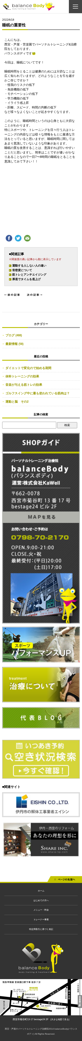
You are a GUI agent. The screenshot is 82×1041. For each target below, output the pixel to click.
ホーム (41, 891)
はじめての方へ (41, 900)
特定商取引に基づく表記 (41, 929)
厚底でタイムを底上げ (26, 279)
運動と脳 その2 (17, 401)
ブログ (10, 335)
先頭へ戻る (64, 880)
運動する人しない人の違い (29, 265)
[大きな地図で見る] (60, 1019)
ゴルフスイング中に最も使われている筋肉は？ (37, 393)
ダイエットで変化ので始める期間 (28, 368)
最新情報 (11, 344)
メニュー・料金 (41, 910)
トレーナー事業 (41, 919)
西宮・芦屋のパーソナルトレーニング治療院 (27, 1029)
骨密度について (22, 270)
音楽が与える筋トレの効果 (23, 384)
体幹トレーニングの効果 (22, 376)
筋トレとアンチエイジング (29, 274)
